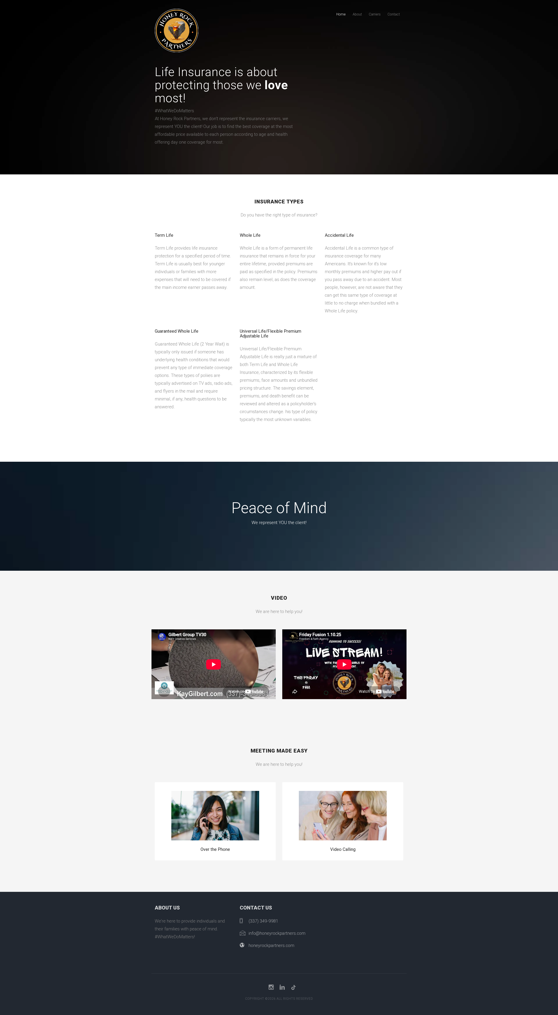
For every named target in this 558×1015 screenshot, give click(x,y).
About (357, 14)
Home (341, 14)
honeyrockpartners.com (271, 945)
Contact (394, 14)
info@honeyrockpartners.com (276, 933)
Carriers (375, 14)
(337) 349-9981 (263, 921)
